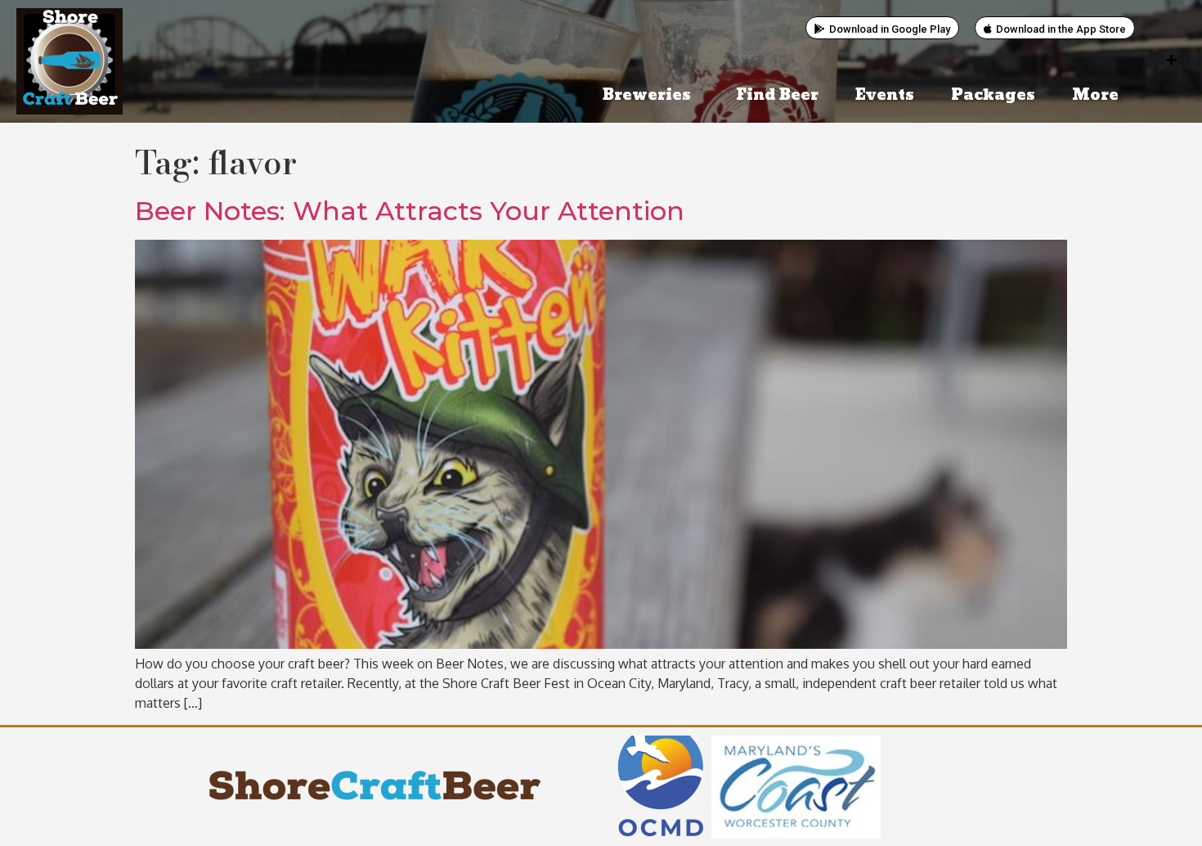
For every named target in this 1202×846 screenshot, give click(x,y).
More (1095, 95)
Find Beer (777, 95)
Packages (993, 95)
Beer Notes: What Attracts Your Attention (409, 211)
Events (884, 95)
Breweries (647, 95)
